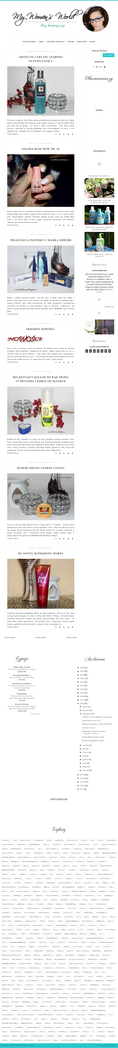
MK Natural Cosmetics (76, 959)
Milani (27, 959)
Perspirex (16, 989)
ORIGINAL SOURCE (7, 985)
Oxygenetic (28, 985)
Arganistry (65, 848)
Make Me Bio (38, 951)
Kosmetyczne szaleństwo (21, 683)
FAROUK (30, 904)
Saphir (84, 1002)
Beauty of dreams (22, 704)
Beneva (4, 861)
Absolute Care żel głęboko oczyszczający (97, 717)
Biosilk (56, 865)
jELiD (26, 929)
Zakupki (111, 1036)
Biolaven (15, 865)
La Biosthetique (51, 938)
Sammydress (73, 1002)
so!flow (73, 1010)
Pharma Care (28, 989)
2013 (82, 782)
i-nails (110, 921)
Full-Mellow (59, 908)
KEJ (3, 934)
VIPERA (42, 1031)
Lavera (83, 942)
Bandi (64, 853)
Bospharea (21, 870)
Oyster (39, 985)
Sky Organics (35, 1010)
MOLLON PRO (92, 959)
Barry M (86, 853)
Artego (18, 853)
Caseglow (32, 874)
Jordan (71, 929)
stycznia (85, 770)
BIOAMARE (55, 861)
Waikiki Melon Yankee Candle (41, 468)
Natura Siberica (34, 968)
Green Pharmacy (34, 917)
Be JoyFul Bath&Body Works (40, 553)
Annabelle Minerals (107, 844)
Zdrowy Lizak (28, 1040)
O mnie (41, 41)
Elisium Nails (89, 895)
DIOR (110, 887)
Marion (26, 955)
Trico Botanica (101, 1023)
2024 (82, 675)
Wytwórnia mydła (36, 1036)
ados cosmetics (71, 840)
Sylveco (4, 1019)
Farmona (20, 904)
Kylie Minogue (6, 938)
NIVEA (76, 972)
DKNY (3, 891)
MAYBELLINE (81, 955)
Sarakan (112, 1002)
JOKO (62, 929)
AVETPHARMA (38, 853)
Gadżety (82, 908)
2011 (82, 789)
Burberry (50, 870)
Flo (90, 904)
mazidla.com (93, 955)
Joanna (35, 929)
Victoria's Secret (29, 1031)
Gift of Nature (29, 912)
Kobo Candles (34, 934)
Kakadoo (90, 929)
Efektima (16, 895)
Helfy (103, 917)
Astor (27, 853)
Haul (78, 917)
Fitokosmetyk (69, 904)
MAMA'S (69, 951)
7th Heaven (5, 840)
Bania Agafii (75, 853)
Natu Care (20, 968)
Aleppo (99, 840)
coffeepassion (90, 878)
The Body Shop (94, 1019)
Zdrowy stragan (42, 1040)
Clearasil (58, 878)
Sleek (46, 1010)
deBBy (46, 887)
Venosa (79, 1027)
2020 (82, 689)
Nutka (59, 976)
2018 (82, 696)
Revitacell (90, 997)
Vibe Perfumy (109, 1027)
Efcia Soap (5, 895)
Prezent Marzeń (41, 993)
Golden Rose (6, 917)
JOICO (54, 929)
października (87, 714)
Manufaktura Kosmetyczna (10, 955)
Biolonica (35, 865)
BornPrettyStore (7, 870)
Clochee (78, 878)
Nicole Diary (65, 972)
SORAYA (83, 1010)
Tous (77, 1023)
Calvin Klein (83, 870)
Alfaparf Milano (7, 844)
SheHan (4, 1010)
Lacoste (109, 938)
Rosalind (14, 1002)
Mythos (112, 963)
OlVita (58, 980)
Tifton (46, 1023)
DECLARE (55, 887)
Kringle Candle (69, 934)
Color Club (5, 882)
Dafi (112, 882)
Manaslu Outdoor (81, 951)
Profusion (75, 993)
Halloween (56, 917)
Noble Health (6, 976)
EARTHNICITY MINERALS (78, 891)
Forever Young (17, 908)
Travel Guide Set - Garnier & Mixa (21, 677)
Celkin (68, 874)
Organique (87, 980)
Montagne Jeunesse (8, 963)
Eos (99, 895)
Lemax (4, 946)
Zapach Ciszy (15, 1040)
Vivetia (85, 1031)
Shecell (101, 1006)
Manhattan (95, 951)
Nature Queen (73, 968)
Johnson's (45, 929)
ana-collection (83, 844)
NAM (11, 968)
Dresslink (54, 891)
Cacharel (71, 870)
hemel (112, 917)
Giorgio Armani (43, 912)
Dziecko (64, 891)
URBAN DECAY (47, 1027)
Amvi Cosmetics (68, 844)
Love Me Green (77, 946)
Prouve (111, 993)
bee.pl (81, 857)
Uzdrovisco (68, 1027)
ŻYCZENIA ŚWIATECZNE (93, 1040)
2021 (82, 686)
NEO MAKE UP (6, 972)
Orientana (99, 980)
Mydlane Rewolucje (75, 963)
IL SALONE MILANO (22, 925)
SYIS (110, 1014)
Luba (96, 946)
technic (43, 1019)
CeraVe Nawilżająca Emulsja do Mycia (99, 255)
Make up (49, 951)
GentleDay (5, 912)
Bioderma (79, 861)
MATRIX (58, 955)
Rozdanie (25, 1002)
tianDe (38, 1023)
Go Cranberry (100, 912)
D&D (96, 882)
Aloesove (56, 844)
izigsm (102, 925)
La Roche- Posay (77, 938)
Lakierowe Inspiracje (56, 41)
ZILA (81, 1040)
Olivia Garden (46, 980)
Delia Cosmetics (68, 887)
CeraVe (77, 874)
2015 (82, 775)
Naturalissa (47, 968)
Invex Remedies (61, 925)
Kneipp (23, 934)
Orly (18, 985)
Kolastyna (46, 934)
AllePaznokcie (33, 844)
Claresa (28, 878)
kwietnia (85, 759)
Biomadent (46, 865)
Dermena (91, 887)
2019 (82, 693)
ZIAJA (54, 1040)
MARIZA (36, 955)
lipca (84, 749)
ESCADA (13, 899)
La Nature (64, 938)
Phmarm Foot (41, 989)
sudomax (69, 1014)
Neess (108, 968)
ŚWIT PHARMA (25, 1019)
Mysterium (101, 963)
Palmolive (72, 985)
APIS (39, 848)
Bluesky (92, 865)
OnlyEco (76, 980)
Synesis (14, 1019)
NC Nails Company (96, 968)
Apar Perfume (15, 848)
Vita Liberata (74, 1031)
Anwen (4, 848)
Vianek (98, 1027)
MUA (53, 963)
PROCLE (65, 993)
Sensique (62, 1006)
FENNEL (49, 904)
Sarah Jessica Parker (98, 1002)
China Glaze (5, 878)
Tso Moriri (18, 1027)
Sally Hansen (46, 1002)
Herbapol (18, 921)
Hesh (59, 921)
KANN (99, 929)
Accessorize (38, 840)
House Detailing (87, 921)
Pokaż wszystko (35, 714)
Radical (39, 997)
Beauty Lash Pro (39, 857)
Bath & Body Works (108, 853)
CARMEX (21, 874)
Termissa (75, 1019)
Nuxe (67, 976)
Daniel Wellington (8, 887)
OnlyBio (66, 980)
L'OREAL (39, 938)
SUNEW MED (80, 1014)
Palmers (61, 985)
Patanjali (83, 985)
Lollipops (55, 946)
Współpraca (82, 41)
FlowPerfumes (100, 904)
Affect (83, 840)
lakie (3, 942)
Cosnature (50, 882)
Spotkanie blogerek (96, 1010)
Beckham (71, 857)
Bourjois (32, 870)
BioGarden (101, 861)
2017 (82, 700)
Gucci (46, 917)
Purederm (19, 997)
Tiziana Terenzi (58, 1023)
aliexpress (20, 844)
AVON (48, 853)
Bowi (41, 870)
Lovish (88, 946)
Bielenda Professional (29, 861)
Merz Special (16, 959)
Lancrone (42, 942)
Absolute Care (24, 840)
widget (112, 306)
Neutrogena (28, 972)
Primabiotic (54, 993)
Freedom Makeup (32, 908)
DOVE (44, 891)
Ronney (110, 997)
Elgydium (77, 895)
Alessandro (110, 840)
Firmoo (58, 904)
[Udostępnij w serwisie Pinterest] (72, 134)
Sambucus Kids (60, 1002)
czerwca (85, 752)
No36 (96, 972)
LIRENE (31, 946)
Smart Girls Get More (60, 1010)
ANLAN (95, 844)
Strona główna (29, 41)
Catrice (42, 874)
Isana (82, 925)
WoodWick (23, 1036)
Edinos (112, 891)
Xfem (59, 1036)
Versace (89, 1027)
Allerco (45, 844)
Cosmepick (27, 882)
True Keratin (6, 1027)
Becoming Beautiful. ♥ (21, 675)
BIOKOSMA (5, 865)
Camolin (94, 870)
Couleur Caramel (63, 882)
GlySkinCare (87, 912)
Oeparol (108, 976)
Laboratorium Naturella (94, 938)
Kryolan (82, 934)
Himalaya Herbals (71, 921)
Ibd (3, 925)
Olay (12, 980)
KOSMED (57, 934)
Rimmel (100, 997)
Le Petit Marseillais (105, 942)
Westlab (4, 1036)
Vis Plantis (61, 1031)
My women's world (20, 1045)
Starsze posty (72, 637)
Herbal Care (6, 921)
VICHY (3, 1031)
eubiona (53, 899)
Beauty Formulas (23, 857)
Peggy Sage (105, 985)
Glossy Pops (67, 912)
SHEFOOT (111, 1006)
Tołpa (69, 1023)
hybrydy (99, 921)
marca (84, 763)
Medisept (4, 959)
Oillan (4, 980)
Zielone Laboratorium (68, 1040)
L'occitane (28, 938)
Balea (56, 853)
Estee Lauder (34, 899)
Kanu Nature (109, 929)
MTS (45, 963)
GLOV (77, 912)
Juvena (80, 929)
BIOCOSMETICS (67, 861)
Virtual (50, 1031)
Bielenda (14, 861)
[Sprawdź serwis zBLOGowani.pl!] (99, 265)
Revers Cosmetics (76, 997)
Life (12, 946)
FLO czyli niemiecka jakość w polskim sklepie (99, 228)
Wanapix (100, 1031)
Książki (92, 41)
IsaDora (72, 925)
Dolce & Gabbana (22, 891)
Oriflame (110, 980)
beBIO (62, 857)
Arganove (77, 848)
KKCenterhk (12, 934)
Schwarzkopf (6, 1006)
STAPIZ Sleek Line (7, 1014)
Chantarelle (88, 874)
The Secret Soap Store (9, 1023)
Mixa (47, 959)
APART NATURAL (28, 848)
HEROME (51, 921)
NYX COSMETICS (78, 976)
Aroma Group (89, 848)
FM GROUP (5, 908)
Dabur (105, 882)
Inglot (49, 925)
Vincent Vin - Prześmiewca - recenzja (21, 669)
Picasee (82, 989)
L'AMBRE (18, 938)
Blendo (83, 865)
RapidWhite (50, 997)
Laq (51, 942)
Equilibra (108, 895)
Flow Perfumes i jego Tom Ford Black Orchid (99, 201)
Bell (89, 857)
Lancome (31, 942)
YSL (90, 1036)
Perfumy (70, 41)
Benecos (111, 857)
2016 (82, 703)
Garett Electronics (96, 908)
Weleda (109, 1031)
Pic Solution (71, 989)
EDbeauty (102, 891)
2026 (82, 668)
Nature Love (60, 968)
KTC (101, 934)
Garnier (109, 908)
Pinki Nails (92, 989)
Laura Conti (72, 942)
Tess (84, 1019)
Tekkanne (64, 1019)
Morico (37, 963)
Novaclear (39, 976)
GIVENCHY (55, 912)
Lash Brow (60, 942)
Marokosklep (47, 955)
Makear (59, 951)
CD (50, 874)
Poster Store (27, 993)
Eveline (63, 899)
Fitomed (81, 904)
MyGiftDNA (90, 963)
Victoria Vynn (14, 1031)
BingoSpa (44, 861)
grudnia (85, 707)
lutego (84, 767)
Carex (13, 874)
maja (84, 756)
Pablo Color (50, 985)
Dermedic (80, 887)
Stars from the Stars (45, 1014)
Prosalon (101, 993)
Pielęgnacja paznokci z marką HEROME (41, 240)
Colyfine (16, 882)
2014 (82, 778)
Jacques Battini (7, 929)
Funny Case (71, 908)
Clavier (37, 878)
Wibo (13, 1036)
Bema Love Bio (99, 857)
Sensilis (52, 1006)
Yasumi (82, 1036)
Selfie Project (30, 1006)
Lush (3, 951)
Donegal (35, 891)
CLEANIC (47, 878)
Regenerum (62, 997)
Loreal (65, 946)
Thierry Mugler (26, 1023)
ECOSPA (92, 891)
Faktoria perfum (7, 904)
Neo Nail (17, 972)
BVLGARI (60, 870)
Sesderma (81, 1006)
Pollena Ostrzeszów (107, 989)
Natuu (84, 968)
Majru (27, 951)
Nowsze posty (10, 637)
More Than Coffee (24, 963)
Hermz (42, 921)
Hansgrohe (68, 917)
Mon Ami (102, 959)
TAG (35, 1019)
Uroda (58, 1027)
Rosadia (4, 1002)
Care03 (4, 874)
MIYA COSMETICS (59, 959)
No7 (103, 972)
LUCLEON (105, 946)
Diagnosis (102, 887)
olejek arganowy (32, 980)
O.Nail (90, 976)
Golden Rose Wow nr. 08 (41, 149)
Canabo (104, 870)
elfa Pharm (65, 895)
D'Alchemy (87, 882)
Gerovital (16, 912)
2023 (82, 678)
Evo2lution (74, 899)
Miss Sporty (37, 959)
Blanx (74, 865)
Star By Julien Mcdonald (25, 1014)
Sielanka (14, 1010)
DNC (11, 891)
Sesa (71, 1006)
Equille (4, 899)
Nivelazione (86, 972)
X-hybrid (50, 1036)
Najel (3, 968)
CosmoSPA (39, 882)
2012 (82, 786)
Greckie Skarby (20, 917)
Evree (84, 899)
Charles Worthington (104, 874)
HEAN (85, 917)
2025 (82, 671)
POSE (16, 993)
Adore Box (58, 840)
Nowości (50, 976)
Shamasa (91, 1006)
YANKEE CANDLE (70, 1036)
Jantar (18, 929)
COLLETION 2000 (104, 878)
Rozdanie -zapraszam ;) (99, 176)
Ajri (91, 840)
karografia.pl (112, 1045)
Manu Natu (107, 951)
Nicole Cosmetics (51, 972)
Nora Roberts (19, 976)
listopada (85, 710)
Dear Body (35, 887)
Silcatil (24, 1010)
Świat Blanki (22, 694)
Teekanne (54, 1019)
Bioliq (25, 865)
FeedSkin (39, 904)
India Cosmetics (37, 925)
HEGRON (94, 917)
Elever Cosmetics (51, 895)
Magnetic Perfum (15, 951)
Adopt (48, 840)
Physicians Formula (56, 989)
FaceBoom (104, 899)
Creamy (76, 882)
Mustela (61, 963)
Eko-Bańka (27, 895)
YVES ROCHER (100, 1036)
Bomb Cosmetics (105, 865)
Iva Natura (91, 925)
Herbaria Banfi (30, 921)
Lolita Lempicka (43, 946)
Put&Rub (29, 997)
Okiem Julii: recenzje (21, 667)
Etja (45, 899)
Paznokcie (93, 985)
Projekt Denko (88, 993)
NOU (29, 976)
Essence (23, 899)
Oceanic (98, 976)
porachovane (6, 993)
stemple (58, 1014)
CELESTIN (59, 874)
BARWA (95, 853)
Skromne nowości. (40, 329)
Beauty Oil (52, 857)
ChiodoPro (17, 878)
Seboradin (18, 1006)
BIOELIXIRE (90, 861)
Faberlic (93, 899)
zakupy (4, 1040)
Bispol (65, 865)
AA (14, 840)
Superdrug (100, 1014)
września (85, 745)
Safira (35, 1002)
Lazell (92, 942)
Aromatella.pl (102, 848)
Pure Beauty (6, 997)
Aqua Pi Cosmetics (51, 848)
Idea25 (10, 925)
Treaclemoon (87, 1023)
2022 (82, 682)
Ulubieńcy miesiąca (32, 1027)
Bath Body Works (7, 857)
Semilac (42, 1006)
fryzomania (46, 908)
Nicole (39, 972)
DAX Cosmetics (23, 887)
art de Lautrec (7, 853)
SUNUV (90, 1014)
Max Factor (69, 955)
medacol (105, 955)
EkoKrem (38, 895)
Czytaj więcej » (13, 134)
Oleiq (20, 980)
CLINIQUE (68, 878)
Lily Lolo (21, 946)
